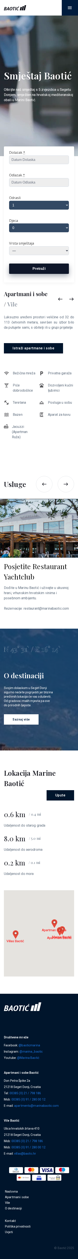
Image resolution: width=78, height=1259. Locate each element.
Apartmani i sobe (17, 1197)
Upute (60, 795)
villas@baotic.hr (25, 1153)
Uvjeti (9, 1232)
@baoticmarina (29, 1045)
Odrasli (15, 197)
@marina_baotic (31, 1051)
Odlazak (17, 175)
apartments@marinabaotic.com (36, 1105)
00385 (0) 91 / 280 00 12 (28, 1099)
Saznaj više (21, 719)
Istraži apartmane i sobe (33, 348)
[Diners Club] (16, 1170)
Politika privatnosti (18, 1226)
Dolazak (17, 152)
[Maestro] (62, 1170)
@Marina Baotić (28, 1058)
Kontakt (10, 1221)
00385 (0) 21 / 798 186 (25, 1093)
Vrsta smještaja (21, 243)
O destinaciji (13, 1208)
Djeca (13, 220)
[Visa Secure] (39, 1178)
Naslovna (11, 1191)
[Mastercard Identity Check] (24, 1178)
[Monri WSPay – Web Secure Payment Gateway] (54, 1178)
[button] (70, 8)
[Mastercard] (31, 1170)
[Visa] (47, 1170)
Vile (7, 1202)
